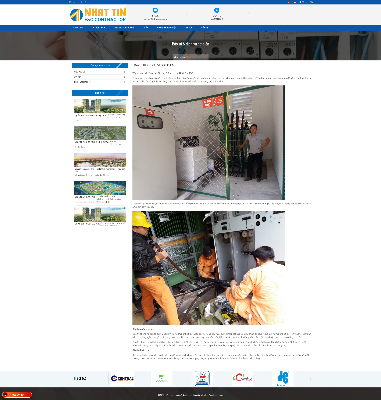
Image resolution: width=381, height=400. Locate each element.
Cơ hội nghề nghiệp (166, 27)
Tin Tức (188, 27)
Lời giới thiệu (74, 2)
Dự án (145, 27)
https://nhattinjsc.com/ (213, 395)
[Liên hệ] (5, 394)
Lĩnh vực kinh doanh (124, 27)
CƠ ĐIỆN (78, 77)
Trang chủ (77, 27)
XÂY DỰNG (79, 72)
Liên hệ (86, 2)
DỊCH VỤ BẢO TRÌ (83, 82)
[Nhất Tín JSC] (98, 15)
